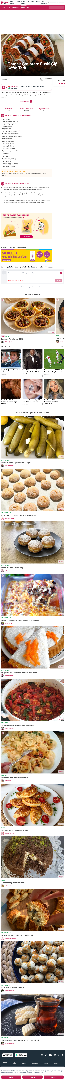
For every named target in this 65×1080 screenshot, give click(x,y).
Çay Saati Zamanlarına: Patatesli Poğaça (15, 830)
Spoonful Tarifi (15, 7)
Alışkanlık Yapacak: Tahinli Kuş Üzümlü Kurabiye (17, 935)
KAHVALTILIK (4, 722)
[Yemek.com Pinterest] (62, 1055)
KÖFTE (7, 336)
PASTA (3, 880)
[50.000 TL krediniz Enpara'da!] (26, 255)
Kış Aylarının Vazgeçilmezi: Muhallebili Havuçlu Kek (19, 673)
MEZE (57, 335)
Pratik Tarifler (5, 7)
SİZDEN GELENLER (6, 460)
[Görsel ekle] (60, 273)
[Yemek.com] (4, 2)
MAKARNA (4, 775)
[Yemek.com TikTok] (46, 1055)
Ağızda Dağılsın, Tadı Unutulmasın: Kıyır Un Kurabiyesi (20, 1040)
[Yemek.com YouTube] (50, 1055)
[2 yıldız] (62, 83)
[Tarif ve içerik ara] (48, 2)
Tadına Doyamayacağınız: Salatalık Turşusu (16, 463)
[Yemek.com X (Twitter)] (55, 1055)
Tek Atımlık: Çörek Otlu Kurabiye (12, 988)
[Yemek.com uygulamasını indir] (7, 1055)
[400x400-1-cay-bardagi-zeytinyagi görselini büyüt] (19, 131)
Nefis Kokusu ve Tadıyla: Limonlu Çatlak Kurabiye (18, 515)
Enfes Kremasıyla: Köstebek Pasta (13, 883)
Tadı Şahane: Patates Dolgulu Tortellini (14, 778)
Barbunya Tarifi (25, 7)
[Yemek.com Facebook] (58, 1055)
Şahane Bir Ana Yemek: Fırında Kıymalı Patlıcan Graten (20, 620)
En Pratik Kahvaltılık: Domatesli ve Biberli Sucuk (17, 725)
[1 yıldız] (59, 83)
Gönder (58, 280)
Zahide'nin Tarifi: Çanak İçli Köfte (12, 339)
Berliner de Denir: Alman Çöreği (12, 568)
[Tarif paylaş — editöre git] (26, 225)
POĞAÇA (3, 827)
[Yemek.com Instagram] (42, 1055)
